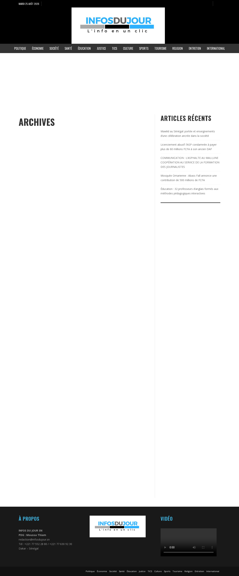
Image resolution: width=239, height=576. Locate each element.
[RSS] (208, 3)
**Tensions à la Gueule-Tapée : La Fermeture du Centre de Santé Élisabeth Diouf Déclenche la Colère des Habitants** (115, 196)
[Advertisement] (112, 79)
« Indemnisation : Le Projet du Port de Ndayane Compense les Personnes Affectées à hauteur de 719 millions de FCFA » (50, 209)
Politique (25, 196)
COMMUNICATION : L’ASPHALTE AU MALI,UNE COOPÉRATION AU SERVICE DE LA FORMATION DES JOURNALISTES (190, 162)
